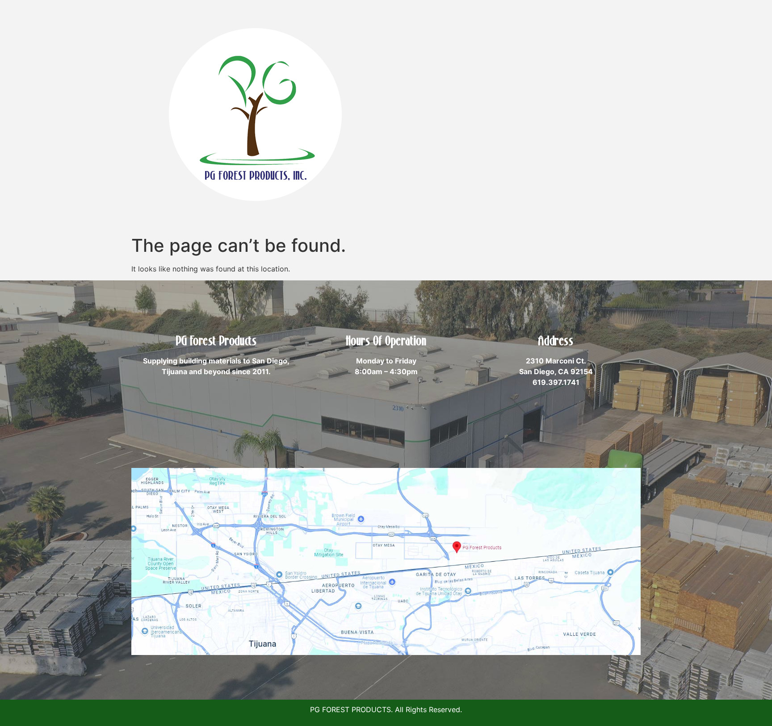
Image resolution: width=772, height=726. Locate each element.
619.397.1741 (556, 382)
